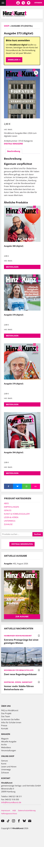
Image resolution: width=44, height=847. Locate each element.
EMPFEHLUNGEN (11, 507)
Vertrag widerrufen (22, 544)
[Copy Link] (35, 486)
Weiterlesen (12, 267)
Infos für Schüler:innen (11, 722)
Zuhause (5, 772)
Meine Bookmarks (28, 3)
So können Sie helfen (10, 719)
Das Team (5, 716)
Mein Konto (18, 3)
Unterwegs (6, 769)
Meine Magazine (23, 3)
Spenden (38, 3)
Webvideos (6, 747)
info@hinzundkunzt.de (11, 802)
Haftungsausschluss (9, 813)
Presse (4, 725)
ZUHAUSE (8, 524)
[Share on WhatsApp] (26, 486)
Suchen (37, 534)
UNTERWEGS (9, 521)
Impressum (5, 810)
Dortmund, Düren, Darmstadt (18, 682)
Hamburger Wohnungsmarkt (18, 636)
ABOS (6, 503)
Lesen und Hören (8, 766)
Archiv (4, 744)
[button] (36, 73)
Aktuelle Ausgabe (8, 741)
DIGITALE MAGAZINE (13, 143)
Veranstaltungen (8, 750)
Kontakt (4, 728)
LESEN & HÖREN (11, 517)
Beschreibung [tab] (13, 151)
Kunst (3, 763)
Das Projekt (6, 713)
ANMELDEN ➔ (14, 59)
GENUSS (7, 510)
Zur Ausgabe (22, 616)
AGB (14, 810)
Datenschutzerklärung (27, 810)
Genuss (4, 760)
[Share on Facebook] (8, 486)
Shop (6, 26)
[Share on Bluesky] (17, 486)
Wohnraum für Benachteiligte (19, 670)
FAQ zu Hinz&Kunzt (9, 710)
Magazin (5, 738)
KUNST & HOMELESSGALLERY (17, 514)
